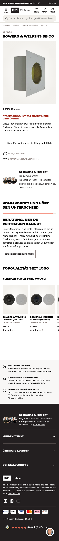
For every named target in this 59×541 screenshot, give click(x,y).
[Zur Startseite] (20, 10)
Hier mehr (52, 3)
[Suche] (7, 18)
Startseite (6, 25)
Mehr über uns (14, 478)
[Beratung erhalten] (50, 532)
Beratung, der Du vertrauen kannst (22, 222)
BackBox (7, 32)
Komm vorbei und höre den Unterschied (26, 205)
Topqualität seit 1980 (26, 236)
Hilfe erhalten (26, 187)
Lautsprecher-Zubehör (30, 25)
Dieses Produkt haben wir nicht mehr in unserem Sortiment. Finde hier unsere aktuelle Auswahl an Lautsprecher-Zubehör (27, 127)
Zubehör (15, 25)
